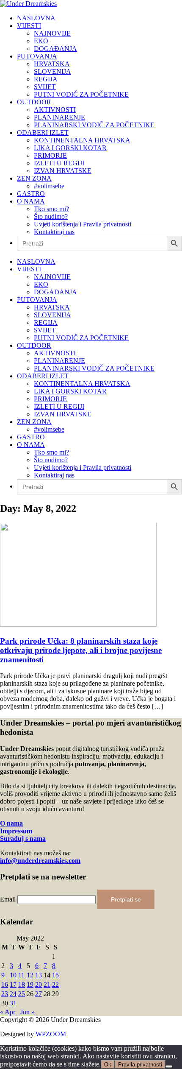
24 (13, 993)
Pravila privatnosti (140, 1064)
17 (13, 984)
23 (4, 993)
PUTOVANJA (37, 56)
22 (55, 984)
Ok (107, 1064)
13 (38, 975)
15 (55, 975)
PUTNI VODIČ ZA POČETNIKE (81, 94)
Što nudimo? (51, 216)
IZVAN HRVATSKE (62, 170)
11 (21, 975)
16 (4, 984)
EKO (41, 41)
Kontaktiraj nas (54, 231)
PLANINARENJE (59, 117)
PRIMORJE (50, 155)
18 (21, 984)
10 (13, 975)
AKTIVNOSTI (55, 109)
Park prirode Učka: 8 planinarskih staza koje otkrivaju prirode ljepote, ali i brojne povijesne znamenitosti (81, 650)
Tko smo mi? (51, 208)
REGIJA (46, 79)
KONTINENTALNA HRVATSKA (82, 140)
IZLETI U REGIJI (59, 163)
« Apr (7, 1012)
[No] (168, 1066)
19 (30, 984)
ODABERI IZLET (43, 132)
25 (21, 993)
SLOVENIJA (52, 71)
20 (38, 984)
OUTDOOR (34, 102)
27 (38, 993)
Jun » (27, 1012)
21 (47, 984)
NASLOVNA (36, 18)
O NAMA (31, 201)
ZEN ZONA (34, 178)
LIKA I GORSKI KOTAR (70, 147)
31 (13, 1003)
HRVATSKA (52, 63)
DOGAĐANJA (55, 48)
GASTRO (31, 193)
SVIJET (45, 86)
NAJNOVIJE (52, 33)
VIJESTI (29, 25)
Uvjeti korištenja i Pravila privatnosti (82, 224)
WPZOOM (51, 1034)
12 (30, 975)
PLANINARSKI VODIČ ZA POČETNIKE (94, 124)
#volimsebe (49, 186)
